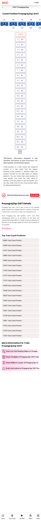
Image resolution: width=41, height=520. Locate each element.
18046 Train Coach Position (12, 255)
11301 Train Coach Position (12, 336)
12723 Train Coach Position (12, 331)
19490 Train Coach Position (12, 260)
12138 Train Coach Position (12, 315)
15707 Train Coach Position (12, 275)
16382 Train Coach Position (12, 245)
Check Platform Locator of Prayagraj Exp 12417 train (22, 363)
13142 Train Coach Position (12, 326)
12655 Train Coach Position (12, 305)
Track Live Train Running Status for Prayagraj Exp (22, 351)
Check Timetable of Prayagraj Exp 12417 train (22, 357)
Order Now (34, 195)
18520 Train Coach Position (12, 295)
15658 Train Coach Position (12, 285)
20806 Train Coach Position (12, 240)
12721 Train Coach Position (12, 250)
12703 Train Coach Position (12, 270)
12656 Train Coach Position (12, 300)
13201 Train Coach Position (12, 310)
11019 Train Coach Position (12, 280)
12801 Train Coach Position (12, 321)
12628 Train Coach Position (12, 290)
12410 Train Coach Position (12, 265)
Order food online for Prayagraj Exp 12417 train (22, 368)
